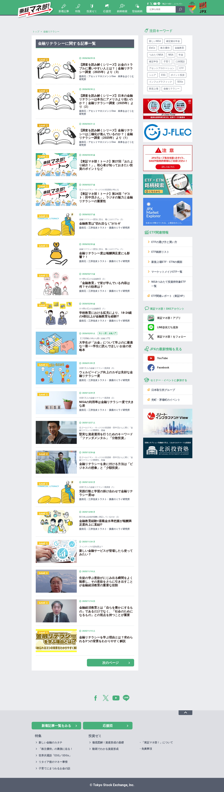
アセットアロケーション (161, 68)
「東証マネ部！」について (171, 4)
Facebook (148, 3)
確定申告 (153, 61)
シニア (152, 75)
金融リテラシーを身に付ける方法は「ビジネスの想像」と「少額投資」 (106, 465)
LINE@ (127, 698)
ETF (182, 68)
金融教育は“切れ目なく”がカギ (100, 223)
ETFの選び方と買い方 (164, 242)
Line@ (159, 3)
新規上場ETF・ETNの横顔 (166, 261)
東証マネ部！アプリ (169, 317)
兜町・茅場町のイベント (165, 399)
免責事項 (147, 748)
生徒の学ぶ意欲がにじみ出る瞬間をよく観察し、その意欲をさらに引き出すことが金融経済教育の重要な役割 (106, 581)
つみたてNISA (156, 54)
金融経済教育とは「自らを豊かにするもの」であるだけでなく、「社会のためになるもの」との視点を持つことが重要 (106, 611)
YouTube (155, 3)
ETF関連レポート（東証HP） (168, 295)
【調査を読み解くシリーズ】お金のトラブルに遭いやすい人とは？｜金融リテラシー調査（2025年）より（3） (106, 68)
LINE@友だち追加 (167, 327)
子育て (166, 61)
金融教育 (179, 48)
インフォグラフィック (160, 81)
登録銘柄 (137, 11)
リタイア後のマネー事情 (53, 761)
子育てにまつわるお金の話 (54, 768)
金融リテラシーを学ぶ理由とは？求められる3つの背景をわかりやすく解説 (106, 639)
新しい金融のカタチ (50, 742)
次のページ (110, 663)
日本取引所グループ (163, 389)
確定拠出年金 (173, 41)
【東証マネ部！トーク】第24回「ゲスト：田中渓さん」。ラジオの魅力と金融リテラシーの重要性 (106, 197)
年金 (181, 54)
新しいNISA (155, 41)
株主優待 (165, 48)
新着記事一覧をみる (56, 726)
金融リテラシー (171, 88)
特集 (78, 11)
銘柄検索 (122, 11)
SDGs (180, 81)
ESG (163, 75)
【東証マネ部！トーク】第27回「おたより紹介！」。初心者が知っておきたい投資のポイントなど (106, 165)
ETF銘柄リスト (160, 251)
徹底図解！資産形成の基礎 (108, 742)
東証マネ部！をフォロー (171, 336)
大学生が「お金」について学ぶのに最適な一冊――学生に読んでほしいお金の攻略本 (106, 346)
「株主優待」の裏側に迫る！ (56, 748)
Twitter (151, 3)
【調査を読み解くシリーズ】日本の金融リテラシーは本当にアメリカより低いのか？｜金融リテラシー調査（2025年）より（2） (106, 101)
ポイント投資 (177, 75)
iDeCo (152, 48)
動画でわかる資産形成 (105, 748)
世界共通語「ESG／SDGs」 (55, 755)
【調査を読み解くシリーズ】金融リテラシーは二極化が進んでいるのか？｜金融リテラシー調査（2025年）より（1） (106, 134)
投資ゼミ (92, 11)
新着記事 (64, 11)
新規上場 (153, 88)
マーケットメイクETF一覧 (166, 271)
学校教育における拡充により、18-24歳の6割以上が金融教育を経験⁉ (105, 314)
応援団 (107, 11)
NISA (170, 54)
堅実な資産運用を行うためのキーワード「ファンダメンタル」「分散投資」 (106, 436)
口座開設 (180, 61)
